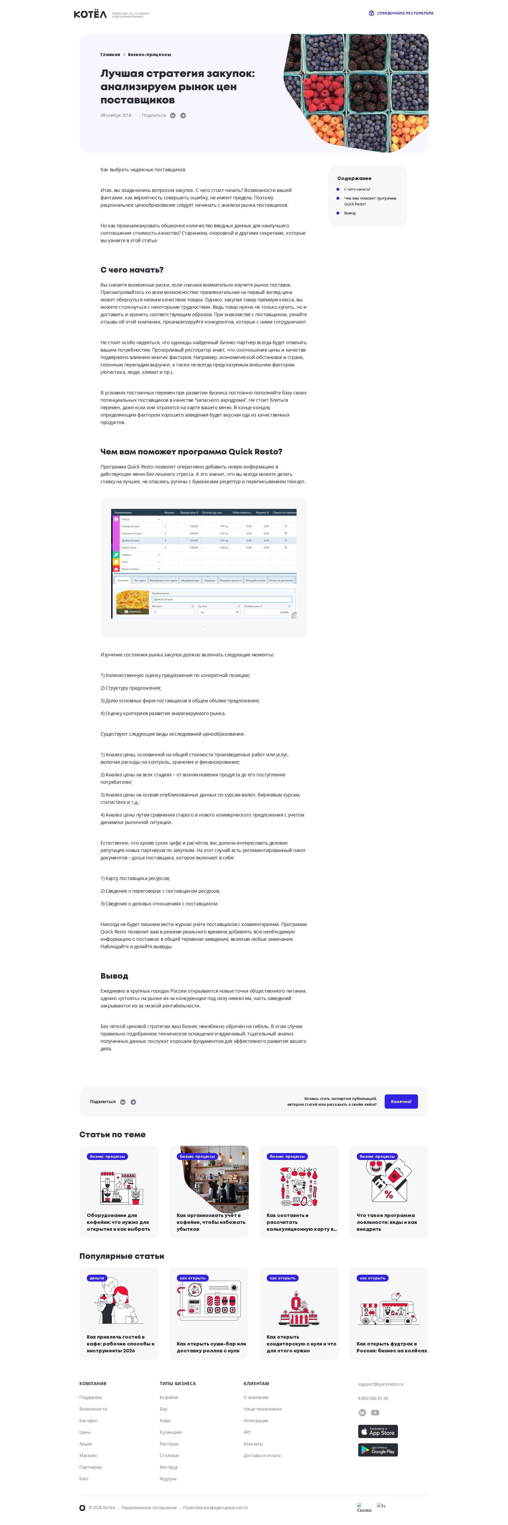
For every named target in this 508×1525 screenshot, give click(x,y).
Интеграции (256, 1420)
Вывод (350, 212)
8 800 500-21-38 (373, 1398)
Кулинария (171, 1432)
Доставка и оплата (262, 1455)
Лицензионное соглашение (149, 1507)
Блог (84, 1479)
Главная (110, 55)
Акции (85, 1444)
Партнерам (90, 1467)
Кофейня (169, 1397)
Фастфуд (168, 1467)
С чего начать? (357, 189)
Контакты (253, 1444)
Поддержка (90, 1397)
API (247, 1432)
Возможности (93, 1409)
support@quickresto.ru (380, 1384)
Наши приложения (263, 1409)
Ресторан (169, 1444)
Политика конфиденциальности (215, 1507)
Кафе (165, 1420)
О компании (256, 1397)
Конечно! (401, 1101)
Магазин (88, 1455)
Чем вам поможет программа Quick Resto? (370, 201)
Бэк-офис (88, 1420)
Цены (84, 1432)
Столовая (169, 1455)
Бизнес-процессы (149, 55)
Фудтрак (168, 1479)
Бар (163, 1409)
